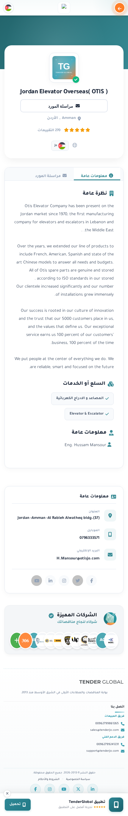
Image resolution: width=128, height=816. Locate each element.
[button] (8, 7)
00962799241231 (107, 744)
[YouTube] (64, 789)
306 (25, 638)
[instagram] (64, 580)
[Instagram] (49, 789)
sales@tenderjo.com (104, 730)
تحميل (15, 804)
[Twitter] (78, 789)
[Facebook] (35, 789)
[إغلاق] (7, 793)
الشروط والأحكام (49, 779)
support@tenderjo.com (102, 751)
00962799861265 (107, 723)
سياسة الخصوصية (78, 779)
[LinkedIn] (92, 789)
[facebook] (91, 580)
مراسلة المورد (60, 105)
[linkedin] (50, 580)
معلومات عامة (95, 176)
